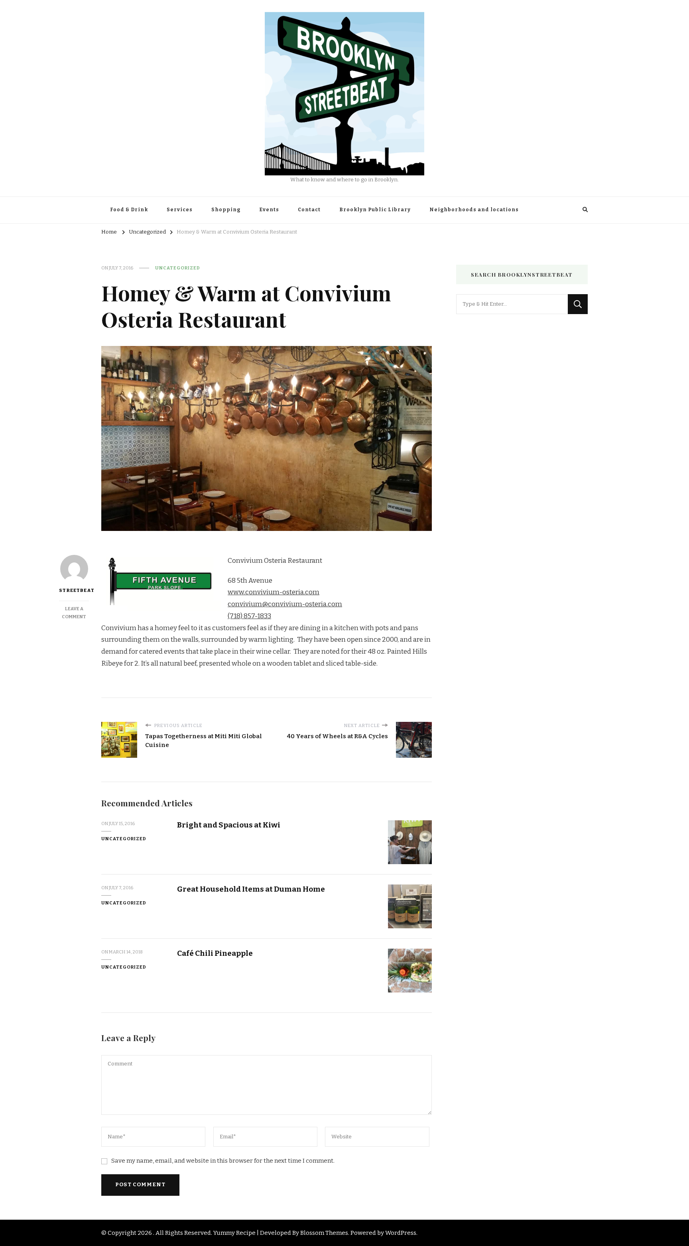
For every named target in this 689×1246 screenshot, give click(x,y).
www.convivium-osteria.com (273, 592)
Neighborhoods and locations (474, 209)
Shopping (225, 209)
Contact (309, 209)
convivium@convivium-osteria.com (285, 604)
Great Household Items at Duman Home (251, 889)
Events (269, 209)
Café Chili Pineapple (215, 953)
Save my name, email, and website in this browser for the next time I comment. (223, 1160)
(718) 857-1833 (249, 616)
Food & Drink (129, 209)
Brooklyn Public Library (375, 209)
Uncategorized (177, 268)
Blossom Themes (324, 1232)
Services (180, 209)
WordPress (400, 1232)
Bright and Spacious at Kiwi (228, 824)
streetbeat (74, 590)
